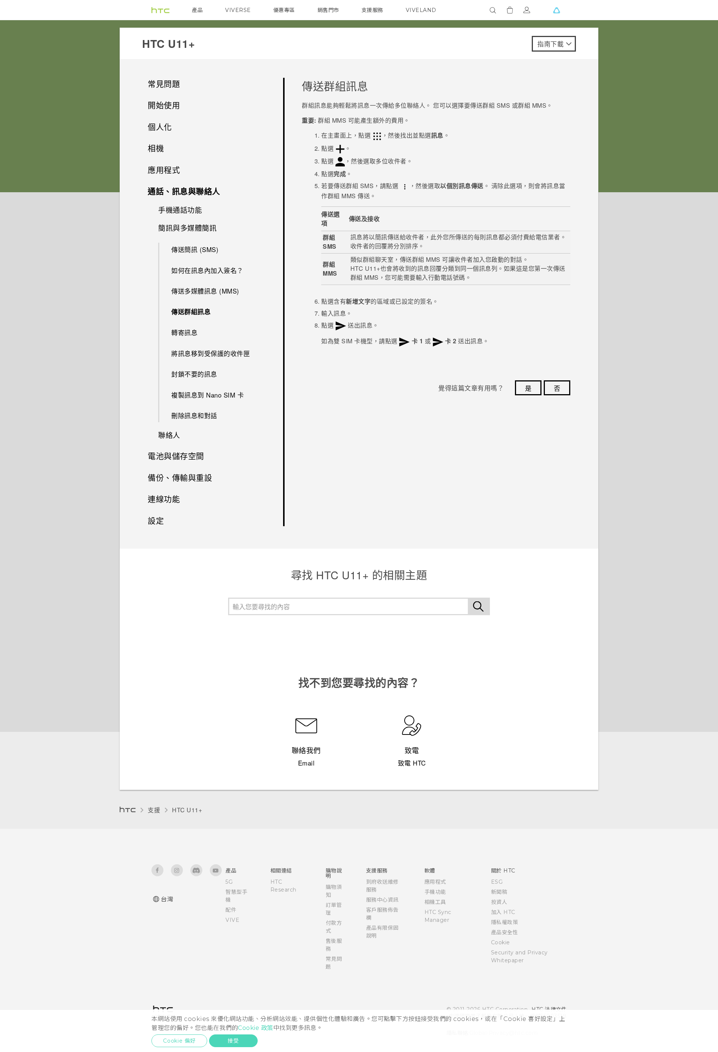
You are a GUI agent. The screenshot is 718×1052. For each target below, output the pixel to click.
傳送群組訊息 (191, 311)
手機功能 (435, 892)
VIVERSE (238, 10)
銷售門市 (328, 10)
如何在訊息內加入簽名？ (207, 270)
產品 (197, 10)
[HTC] (160, 10)
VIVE (232, 920)
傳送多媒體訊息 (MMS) (205, 290)
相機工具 (435, 902)
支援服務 (372, 10)
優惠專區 (284, 10)
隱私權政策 (504, 922)
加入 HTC (503, 912)
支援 (154, 810)
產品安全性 (504, 932)
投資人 (499, 902)
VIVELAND (421, 10)
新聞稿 (499, 892)
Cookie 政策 (255, 1027)
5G (229, 881)
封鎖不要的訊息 (194, 373)
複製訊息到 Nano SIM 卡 (207, 394)
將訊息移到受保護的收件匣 (210, 353)
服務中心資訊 (382, 899)
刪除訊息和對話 (194, 415)
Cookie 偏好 (179, 1040)
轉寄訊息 (184, 332)
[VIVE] (556, 10)
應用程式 (435, 881)
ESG (497, 881)
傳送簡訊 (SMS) (194, 249)
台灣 (167, 899)
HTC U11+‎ (187, 810)
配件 (230, 910)
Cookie (500, 942)
